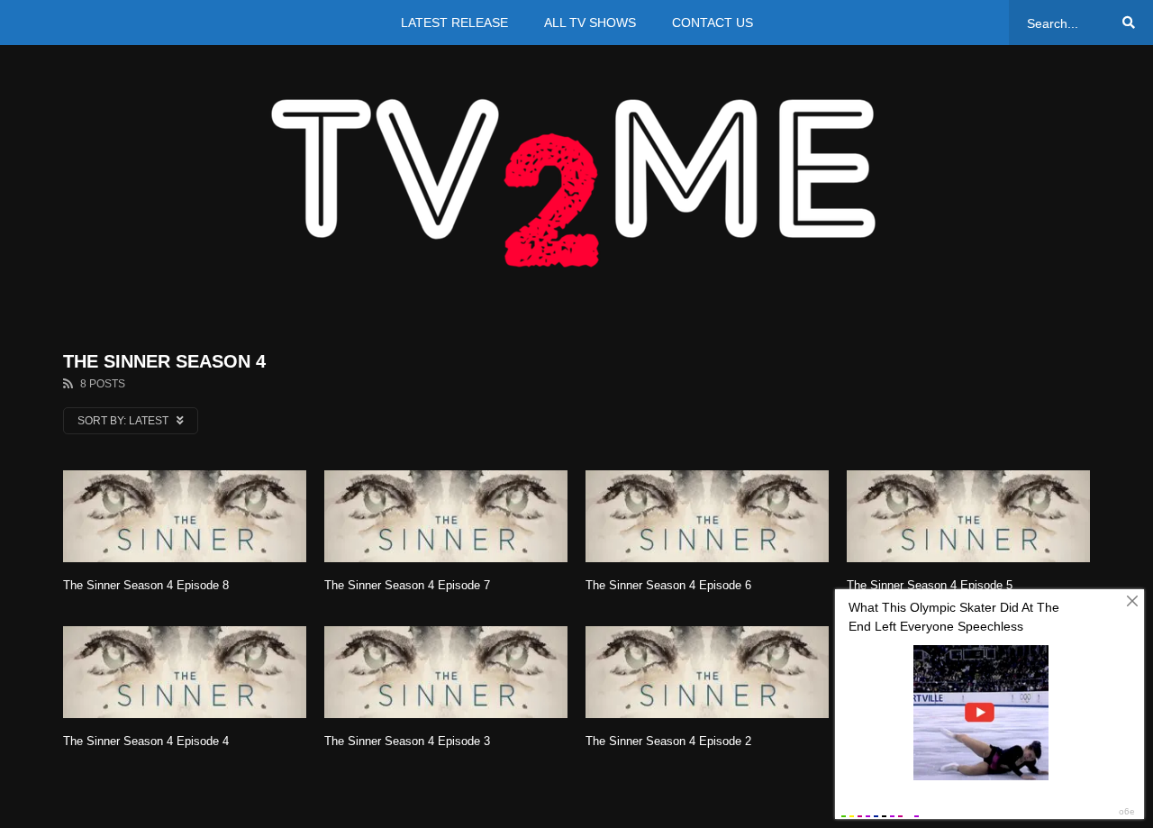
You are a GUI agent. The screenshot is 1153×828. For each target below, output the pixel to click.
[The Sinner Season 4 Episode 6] (707, 516)
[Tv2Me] (576, 182)
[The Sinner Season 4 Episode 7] (445, 516)
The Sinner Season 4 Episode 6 (668, 585)
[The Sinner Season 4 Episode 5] (968, 516)
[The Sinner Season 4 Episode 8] (184, 516)
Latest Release (454, 22)
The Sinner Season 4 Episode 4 (146, 741)
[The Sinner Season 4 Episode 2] (707, 672)
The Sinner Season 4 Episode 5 (929, 585)
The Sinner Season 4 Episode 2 (668, 741)
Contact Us (712, 22)
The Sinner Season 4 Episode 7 (407, 585)
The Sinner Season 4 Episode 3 (407, 741)
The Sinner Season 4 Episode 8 (146, 585)
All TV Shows (590, 22)
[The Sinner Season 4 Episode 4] (184, 672)
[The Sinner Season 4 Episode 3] (445, 672)
